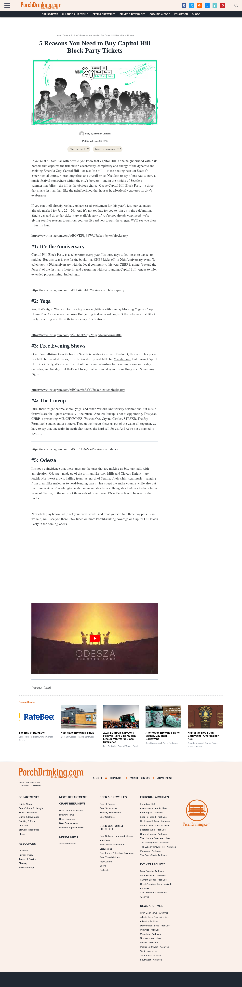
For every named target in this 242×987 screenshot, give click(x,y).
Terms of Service (27, 859)
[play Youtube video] (94, 638)
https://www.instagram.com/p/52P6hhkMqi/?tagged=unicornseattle (76, 335)
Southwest (145, 959)
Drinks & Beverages (132, 14)
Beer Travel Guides (110, 857)
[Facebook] (184, 5)
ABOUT (97, 778)
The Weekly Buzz (149, 842)
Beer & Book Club (149, 825)
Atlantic (144, 921)
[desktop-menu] (7, 5)
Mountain (145, 934)
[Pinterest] (222, 5)
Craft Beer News (148, 912)
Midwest (144, 929)
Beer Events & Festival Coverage (117, 853)
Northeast (145, 938)
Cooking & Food (159, 14)
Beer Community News (71, 810)
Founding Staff (147, 804)
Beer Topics (24, 737)
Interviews (105, 840)
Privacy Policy (26, 855)
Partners (23, 850)
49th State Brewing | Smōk (77, 732)
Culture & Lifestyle (75, 14)
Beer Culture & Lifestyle (31, 808)
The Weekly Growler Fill (152, 846)
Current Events (37, 737)
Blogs (196, 14)
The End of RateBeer (32, 732)
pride (102, 175)
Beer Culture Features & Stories (116, 836)
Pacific (143, 942)
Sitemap (23, 863)
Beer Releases (67, 819)
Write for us (140, 778)
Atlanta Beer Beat (149, 917)
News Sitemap (26, 867)
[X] (191, 5)
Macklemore (122, 359)
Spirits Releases (67, 843)
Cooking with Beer (149, 821)
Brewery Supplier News (71, 827)
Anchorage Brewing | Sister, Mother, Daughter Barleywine (163, 735)
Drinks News (50, 14)
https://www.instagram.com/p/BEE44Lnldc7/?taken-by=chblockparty (77, 290)
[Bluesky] (207, 5)
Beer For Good (148, 817)
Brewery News (66, 814)
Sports (103, 865)
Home (58, 35)
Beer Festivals (109, 746)
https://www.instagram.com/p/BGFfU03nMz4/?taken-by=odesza (74, 449)
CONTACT (116, 778)
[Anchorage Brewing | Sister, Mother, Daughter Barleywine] (163, 717)
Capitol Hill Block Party (124, 185)
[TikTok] (215, 5)
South (135, 746)
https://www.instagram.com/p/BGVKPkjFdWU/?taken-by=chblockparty (79, 235)
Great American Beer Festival (155, 884)
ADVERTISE (165, 778)
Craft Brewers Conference (153, 892)
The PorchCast (148, 855)
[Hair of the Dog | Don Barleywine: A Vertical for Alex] (205, 717)
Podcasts (104, 870)
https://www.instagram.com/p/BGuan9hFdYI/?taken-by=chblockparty (78, 389)
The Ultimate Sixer (149, 838)
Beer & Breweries (104, 14)
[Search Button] (234, 5)
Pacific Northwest (86, 737)
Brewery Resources (29, 829)
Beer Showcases (68, 737)
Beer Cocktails (107, 817)
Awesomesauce (148, 808)
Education (181, 14)
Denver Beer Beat (149, 925)
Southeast (145, 955)
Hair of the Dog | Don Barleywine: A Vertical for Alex (203, 735)
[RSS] (199, 5)
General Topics (70, 35)
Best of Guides (107, 804)
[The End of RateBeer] (36, 717)
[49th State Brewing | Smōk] (79, 717)
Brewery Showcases (110, 812)
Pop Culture (106, 861)
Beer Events (146, 871)
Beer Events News (68, 823)
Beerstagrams (147, 829)
